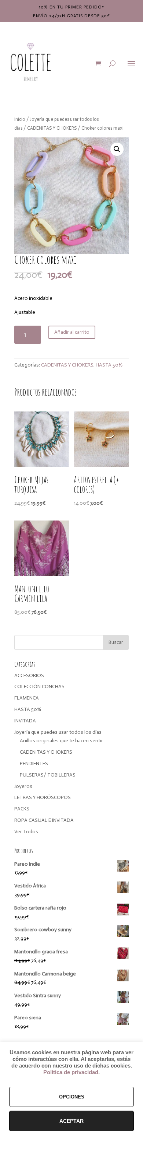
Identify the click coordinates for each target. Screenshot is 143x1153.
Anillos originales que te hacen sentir (61, 740)
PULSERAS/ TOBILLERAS (48, 775)
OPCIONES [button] (71, 1097)
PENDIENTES (34, 763)
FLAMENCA (26, 698)
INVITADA (25, 721)
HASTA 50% (109, 365)
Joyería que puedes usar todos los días (58, 732)
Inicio (19, 119)
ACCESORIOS (29, 675)
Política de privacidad (70, 1072)
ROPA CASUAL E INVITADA (44, 820)
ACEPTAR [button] (71, 1121)
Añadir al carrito (71, 332)
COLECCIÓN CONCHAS (39, 686)
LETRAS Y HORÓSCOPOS (42, 797)
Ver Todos (26, 831)
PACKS (21, 809)
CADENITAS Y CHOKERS (52, 128)
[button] (117, 149)
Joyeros (23, 786)
